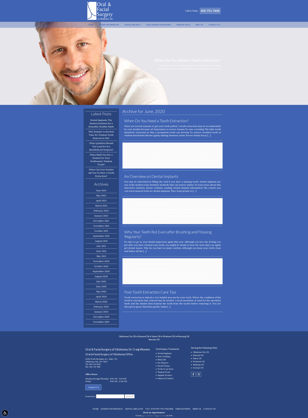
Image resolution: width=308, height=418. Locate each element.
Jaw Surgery (163, 363)
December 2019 (101, 316)
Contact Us (214, 25)
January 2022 (101, 215)
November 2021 (101, 225)
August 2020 (101, 276)
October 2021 (101, 231)
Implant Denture (165, 375)
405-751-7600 (210, 10)
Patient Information (109, 25)
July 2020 (101, 281)
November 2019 (101, 321)
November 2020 (101, 261)
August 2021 (101, 241)
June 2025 (101, 190)
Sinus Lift (162, 359)
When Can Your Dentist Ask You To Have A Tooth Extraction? (101, 172)
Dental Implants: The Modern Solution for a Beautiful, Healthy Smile (101, 123)
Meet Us (199, 25)
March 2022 (101, 205)
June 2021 (101, 251)
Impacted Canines (165, 378)
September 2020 (101, 271)
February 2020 (101, 306)
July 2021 (101, 246)
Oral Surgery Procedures (158, 25)
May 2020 (101, 291)
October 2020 (101, 266)
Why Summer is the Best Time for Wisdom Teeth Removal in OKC (101, 135)
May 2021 (101, 256)
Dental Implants (133, 25)
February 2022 (101, 210)
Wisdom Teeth (183, 25)
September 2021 (101, 236)
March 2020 (101, 301)
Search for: (90, 396)
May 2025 (101, 195)
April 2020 (101, 296)
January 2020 (101, 311)
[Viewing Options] (5, 413)
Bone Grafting (164, 356)
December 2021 (101, 220)
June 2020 (101, 286)
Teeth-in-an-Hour (165, 369)
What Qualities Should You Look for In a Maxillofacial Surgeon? (101, 146)
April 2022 (101, 200)
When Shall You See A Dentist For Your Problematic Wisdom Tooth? (101, 159)
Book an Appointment (154, 412)
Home (90, 25)
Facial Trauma (164, 366)
